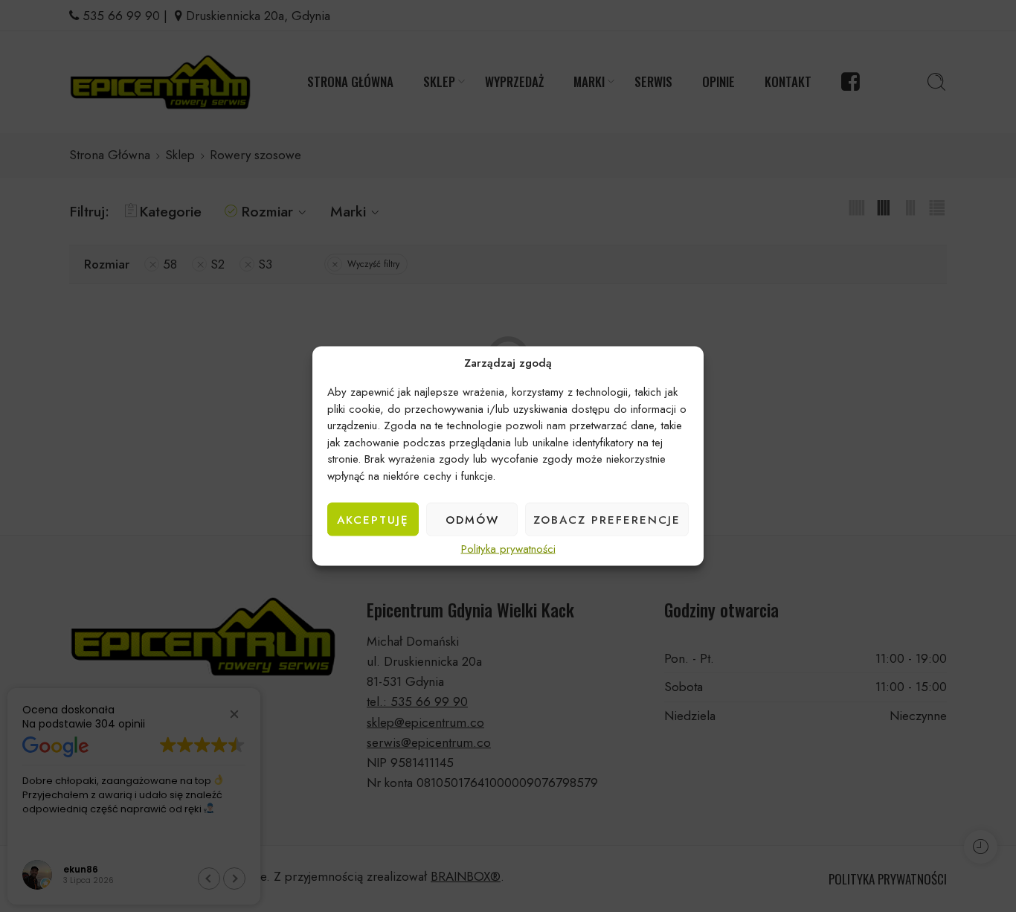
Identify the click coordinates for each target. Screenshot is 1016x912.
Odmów (472, 519)
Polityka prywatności (508, 549)
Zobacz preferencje (607, 519)
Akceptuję (373, 519)
